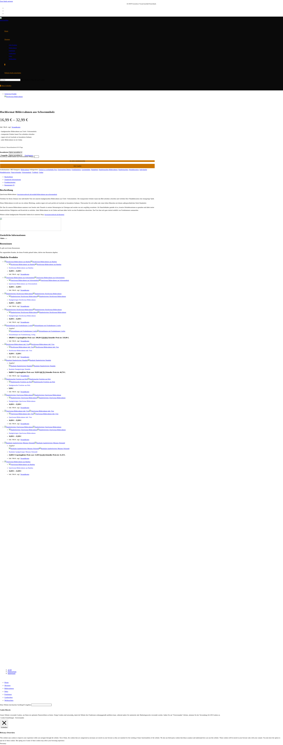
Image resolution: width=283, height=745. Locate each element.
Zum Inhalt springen (6, 1)
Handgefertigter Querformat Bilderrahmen (22, 401)
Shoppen (7, 685)
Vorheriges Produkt (10, 94)
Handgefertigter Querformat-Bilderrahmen (22, 433)
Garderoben (8, 697)
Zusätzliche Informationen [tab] (12, 179)
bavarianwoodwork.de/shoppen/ (54, 214)
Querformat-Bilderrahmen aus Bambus (21, 468)
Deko (6, 691)
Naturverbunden (16, 172)
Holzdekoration (134, 170)
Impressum (11, 673)
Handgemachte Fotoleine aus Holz (19, 385)
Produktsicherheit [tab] (9, 182)
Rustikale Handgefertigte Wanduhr (19, 369)
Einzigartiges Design (64, 170)
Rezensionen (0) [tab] (9, 185)
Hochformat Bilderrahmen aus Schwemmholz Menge (16, 156)
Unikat (41, 172)
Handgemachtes (123, 170)
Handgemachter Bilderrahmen (108, 170)
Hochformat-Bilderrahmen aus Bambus (21, 268)
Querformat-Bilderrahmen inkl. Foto (20, 417)
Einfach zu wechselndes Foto (48, 170)
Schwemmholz (26, 172)
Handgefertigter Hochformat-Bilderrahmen (22, 316)
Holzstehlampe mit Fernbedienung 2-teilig (22, 334)
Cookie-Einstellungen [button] (7, 718)
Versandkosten (15, 127)
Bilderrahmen (25, 170)
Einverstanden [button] (19, 718)
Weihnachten (8, 700)
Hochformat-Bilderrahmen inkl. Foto (20, 350)
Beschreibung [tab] (8, 177)
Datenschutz (12, 672)
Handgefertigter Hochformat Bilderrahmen (22, 300)
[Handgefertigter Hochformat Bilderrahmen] (13, 96)
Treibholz (35, 172)
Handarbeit (94, 170)
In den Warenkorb (77, 161)
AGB (10, 670)
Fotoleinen (8, 694)
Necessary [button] (3, 743)
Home (6, 682)
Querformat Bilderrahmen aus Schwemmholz (23, 284)
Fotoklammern (76, 170)
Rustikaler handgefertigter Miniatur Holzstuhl (23, 452)
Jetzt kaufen (77, 166)
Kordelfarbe (4, 152)
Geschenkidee (86, 170)
